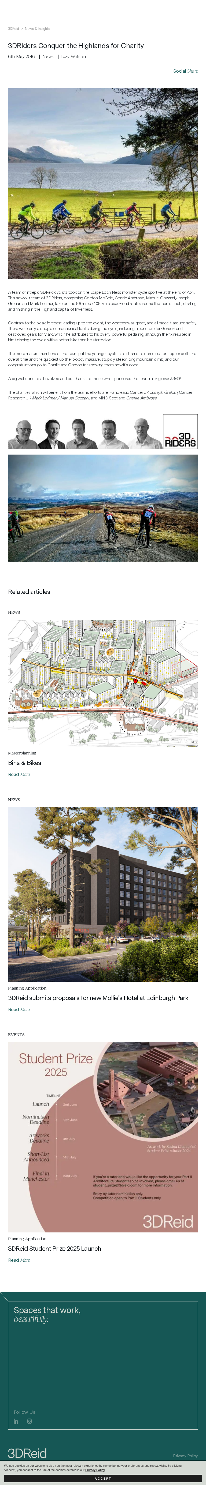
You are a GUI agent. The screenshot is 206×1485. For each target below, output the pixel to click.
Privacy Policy (95, 1470)
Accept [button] (103, 1478)
